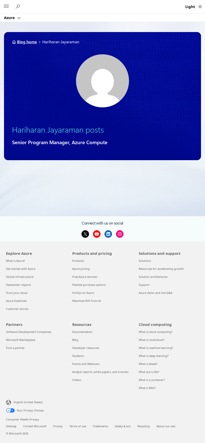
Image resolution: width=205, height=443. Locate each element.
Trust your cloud (17, 293)
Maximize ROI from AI (86, 301)
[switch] (200, 7)
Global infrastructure (20, 277)
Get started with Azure (20, 269)
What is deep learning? (153, 356)
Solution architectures (153, 277)
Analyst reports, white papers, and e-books (100, 372)
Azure (10, 17)
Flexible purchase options (89, 285)
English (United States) (28, 402)
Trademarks (100, 426)
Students (78, 356)
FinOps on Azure (83, 293)
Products (78, 261)
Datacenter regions (18, 285)
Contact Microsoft (34, 426)
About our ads (165, 426)
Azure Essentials (16, 301)
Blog (75, 340)
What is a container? (152, 380)
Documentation (82, 332)
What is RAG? (147, 388)
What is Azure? (15, 261)
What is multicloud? (151, 340)
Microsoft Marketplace (20, 340)
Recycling (144, 426)
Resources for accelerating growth (161, 269)
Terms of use (78, 426)
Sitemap (11, 426)
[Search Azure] (18, 7)
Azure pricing (81, 269)
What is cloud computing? (155, 332)
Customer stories (17, 309)
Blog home (27, 42)
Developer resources (85, 348)
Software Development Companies (28, 332)
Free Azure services (84, 277)
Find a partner (15, 348)
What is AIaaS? (148, 364)
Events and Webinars (86, 364)
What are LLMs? (149, 372)
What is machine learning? (156, 348)
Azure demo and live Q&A (155, 293)
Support (144, 285)
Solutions (145, 261)
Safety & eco (123, 426)
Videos (76, 380)
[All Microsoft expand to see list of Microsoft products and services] (6, 7)
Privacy (58, 426)
